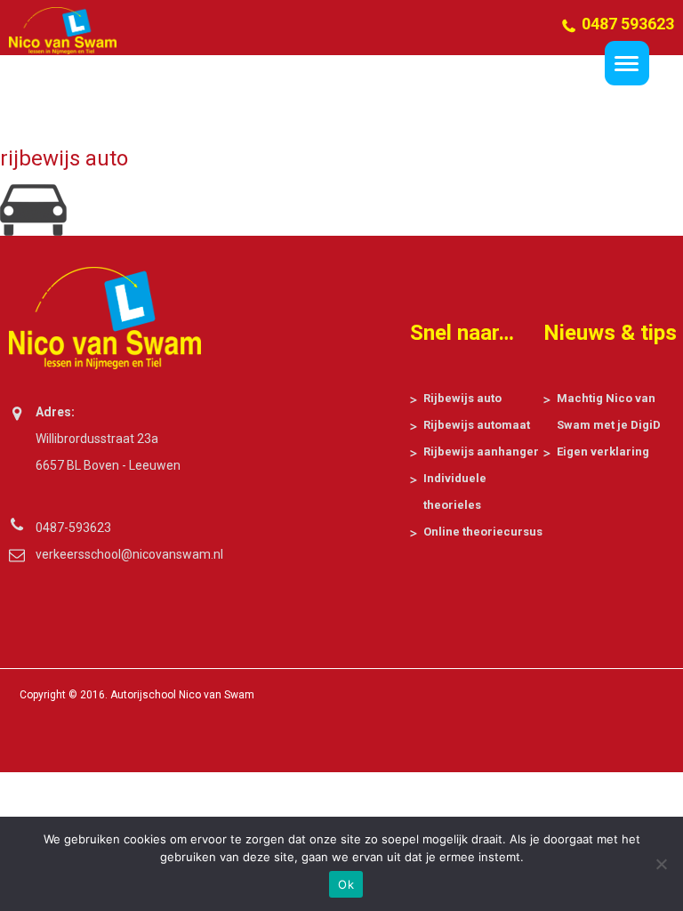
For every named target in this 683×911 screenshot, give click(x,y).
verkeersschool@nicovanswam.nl (118, 554)
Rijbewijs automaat (476, 424)
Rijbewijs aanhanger (481, 451)
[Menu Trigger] (627, 63)
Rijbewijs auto (462, 398)
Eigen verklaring (603, 451)
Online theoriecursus (482, 531)
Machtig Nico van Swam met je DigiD (609, 411)
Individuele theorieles (454, 492)
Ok (346, 884)
